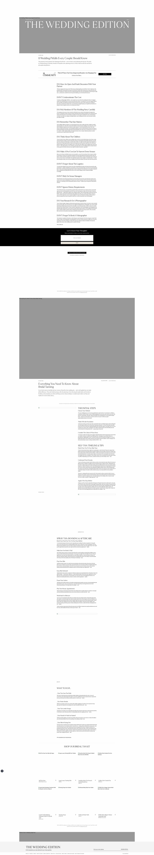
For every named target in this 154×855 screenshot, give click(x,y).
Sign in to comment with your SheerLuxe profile (77, 252)
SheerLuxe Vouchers (70, 853)
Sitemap (34, 853)
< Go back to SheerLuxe (29, 19)
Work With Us (53, 853)
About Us (27, 853)
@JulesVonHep (68, 737)
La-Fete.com (60, 224)
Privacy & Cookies (40, 853)
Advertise (31, 853)
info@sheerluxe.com (83, 292)
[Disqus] (77, 273)
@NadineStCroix (62, 737)
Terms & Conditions (46, 853)
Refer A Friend (64, 853)
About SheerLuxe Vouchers (79, 853)
